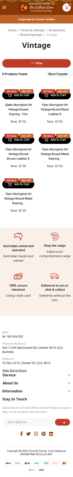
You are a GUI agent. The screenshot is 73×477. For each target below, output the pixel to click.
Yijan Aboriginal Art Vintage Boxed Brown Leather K (18, 154)
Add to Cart (21, 95)
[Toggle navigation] (4, 7)
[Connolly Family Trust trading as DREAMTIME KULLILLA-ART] (36, 7)
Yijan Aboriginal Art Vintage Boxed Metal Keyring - (55, 154)
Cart (67, 7)
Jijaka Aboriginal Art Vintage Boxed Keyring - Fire (18, 109)
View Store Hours (14, 370)
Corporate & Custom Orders (36, 19)
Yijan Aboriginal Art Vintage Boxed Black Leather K (55, 109)
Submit (62, 422)
